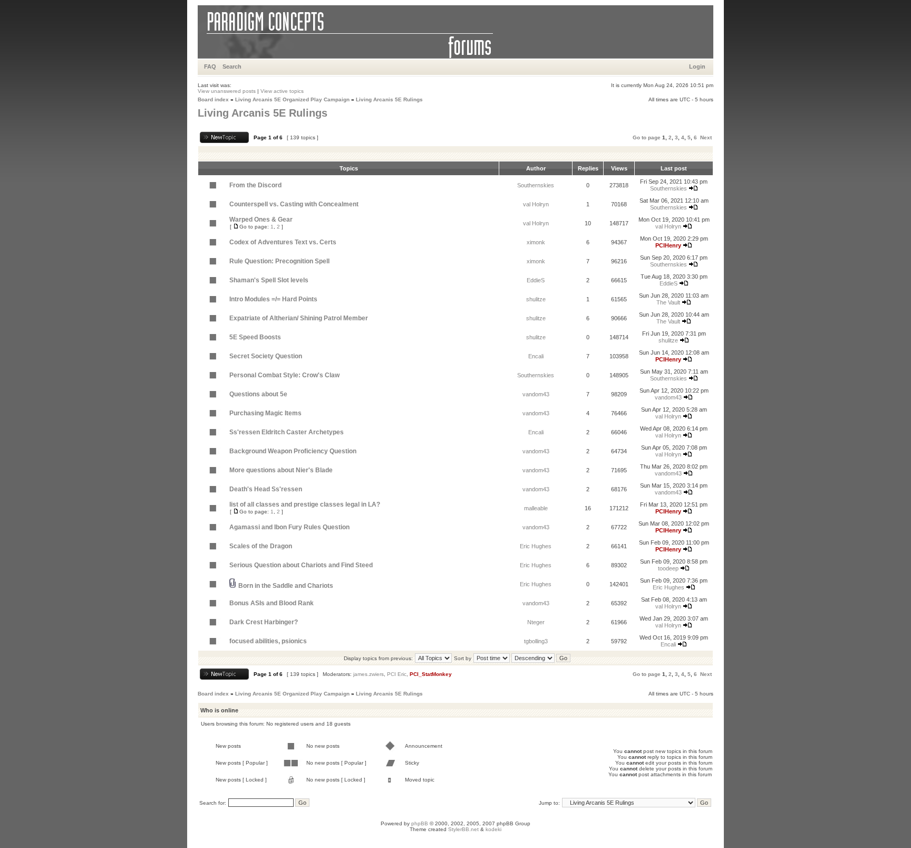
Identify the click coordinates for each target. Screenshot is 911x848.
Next (706, 137)
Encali (536, 356)
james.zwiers (368, 674)
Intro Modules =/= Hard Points (273, 299)
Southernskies (535, 185)
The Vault (668, 302)
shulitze (536, 299)
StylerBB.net (463, 829)
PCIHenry (668, 245)
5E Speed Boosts (255, 337)
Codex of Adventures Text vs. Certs (282, 242)
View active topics (282, 91)
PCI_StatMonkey (431, 674)
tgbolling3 (536, 641)
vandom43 (535, 394)
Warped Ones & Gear (261, 219)
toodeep (668, 568)
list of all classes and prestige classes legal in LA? (304, 504)
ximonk (536, 242)
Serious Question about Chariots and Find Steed (301, 565)
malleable (536, 508)
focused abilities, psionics (268, 641)
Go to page (647, 137)
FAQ (210, 66)
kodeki (493, 829)
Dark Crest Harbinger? (263, 622)
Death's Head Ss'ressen (265, 489)
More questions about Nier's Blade (281, 470)
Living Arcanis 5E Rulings (389, 99)
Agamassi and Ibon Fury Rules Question (289, 527)
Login (697, 66)
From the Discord (255, 185)
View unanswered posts (227, 91)
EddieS (536, 280)
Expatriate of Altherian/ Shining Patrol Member (298, 318)
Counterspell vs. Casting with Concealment (293, 204)
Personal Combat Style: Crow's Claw (284, 375)
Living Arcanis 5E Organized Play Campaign (292, 99)
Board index (213, 99)
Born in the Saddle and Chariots (285, 585)
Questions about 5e (258, 394)
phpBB (419, 823)
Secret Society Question (265, 356)
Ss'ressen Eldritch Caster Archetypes (286, 432)
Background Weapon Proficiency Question (292, 451)
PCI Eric (396, 674)
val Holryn (536, 204)
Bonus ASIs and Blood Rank (271, 603)
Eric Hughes (535, 546)
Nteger (536, 622)
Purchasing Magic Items (265, 413)
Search (231, 66)
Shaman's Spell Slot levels (268, 280)
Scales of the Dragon (260, 546)
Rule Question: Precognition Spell (279, 261)
